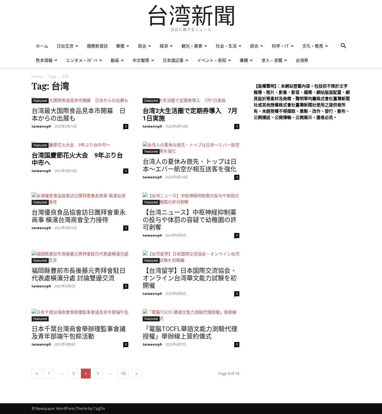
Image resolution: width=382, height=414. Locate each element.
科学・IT (280, 45)
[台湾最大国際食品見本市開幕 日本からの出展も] (80, 100)
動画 (115, 60)
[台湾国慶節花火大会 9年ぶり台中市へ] (80, 145)
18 (123, 373)
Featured (40, 101)
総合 (254, 45)
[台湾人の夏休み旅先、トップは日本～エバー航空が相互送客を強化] (191, 148)
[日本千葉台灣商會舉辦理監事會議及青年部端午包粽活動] (80, 315)
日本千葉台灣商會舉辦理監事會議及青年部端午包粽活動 (79, 332)
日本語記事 (173, 60)
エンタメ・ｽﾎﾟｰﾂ (81, 60)
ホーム (42, 45)
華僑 (120, 45)
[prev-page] (37, 373)
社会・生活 (226, 45)
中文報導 (141, 60)
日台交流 (65, 45)
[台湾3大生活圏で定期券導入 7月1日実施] (191, 100)
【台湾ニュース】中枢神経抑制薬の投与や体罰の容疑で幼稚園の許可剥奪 (190, 220)
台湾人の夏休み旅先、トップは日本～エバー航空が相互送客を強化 (190, 165)
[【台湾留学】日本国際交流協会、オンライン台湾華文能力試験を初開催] (191, 257)
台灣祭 (302, 60)
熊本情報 (44, 60)
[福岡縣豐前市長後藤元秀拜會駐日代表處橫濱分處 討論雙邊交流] (80, 257)
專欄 (244, 60)
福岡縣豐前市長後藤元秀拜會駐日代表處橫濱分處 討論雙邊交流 (79, 274)
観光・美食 (191, 45)
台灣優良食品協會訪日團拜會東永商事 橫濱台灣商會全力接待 (79, 216)
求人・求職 (271, 60)
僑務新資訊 (97, 45)
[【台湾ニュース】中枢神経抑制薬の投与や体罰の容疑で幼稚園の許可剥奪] (191, 198)
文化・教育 (312, 45)
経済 (164, 45)
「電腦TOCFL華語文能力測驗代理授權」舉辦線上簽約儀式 (190, 332)
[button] (343, 46)
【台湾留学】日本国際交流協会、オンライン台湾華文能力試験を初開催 (190, 278)
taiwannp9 (41, 126)
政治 (142, 45)
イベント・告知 (211, 60)
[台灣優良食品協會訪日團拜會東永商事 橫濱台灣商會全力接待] (80, 198)
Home (37, 76)
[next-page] (136, 373)
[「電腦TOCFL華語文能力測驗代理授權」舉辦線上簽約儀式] (191, 315)
